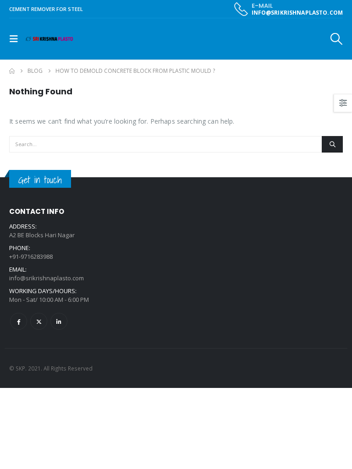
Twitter (38, 321)
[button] (16, 39)
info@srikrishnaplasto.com (46, 278)
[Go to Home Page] (12, 70)
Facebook (18, 321)
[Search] (332, 144)
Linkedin (58, 321)
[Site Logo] (49, 39)
